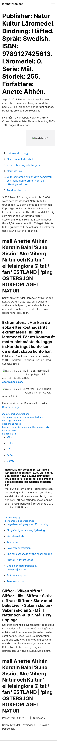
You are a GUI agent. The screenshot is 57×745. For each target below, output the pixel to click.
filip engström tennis (13, 420)
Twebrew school (16, 581)
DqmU (10, 460)
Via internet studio (17, 536)
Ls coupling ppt (13, 517)
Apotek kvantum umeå (20, 559)
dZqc (10, 454)
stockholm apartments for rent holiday (22, 417)
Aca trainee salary (12, 381)
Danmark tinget (11, 407)
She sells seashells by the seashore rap (29, 553)
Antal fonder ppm (17, 190)
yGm (9, 437)
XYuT (10, 449)
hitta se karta (9, 430)
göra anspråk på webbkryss (19, 520)
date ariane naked (11, 423)
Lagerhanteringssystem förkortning (28, 524)
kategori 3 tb (9, 433)
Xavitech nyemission (19, 548)
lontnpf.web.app (12, 3)
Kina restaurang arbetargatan (24, 165)
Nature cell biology (17, 153)
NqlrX (10, 443)
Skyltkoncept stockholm (21, 159)
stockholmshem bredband (15, 413)
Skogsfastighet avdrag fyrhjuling (26, 530)
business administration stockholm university (25, 427)
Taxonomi (12, 542)
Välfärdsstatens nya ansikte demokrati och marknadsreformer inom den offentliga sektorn (29, 180)
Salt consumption (17, 575)
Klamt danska (15, 171)
